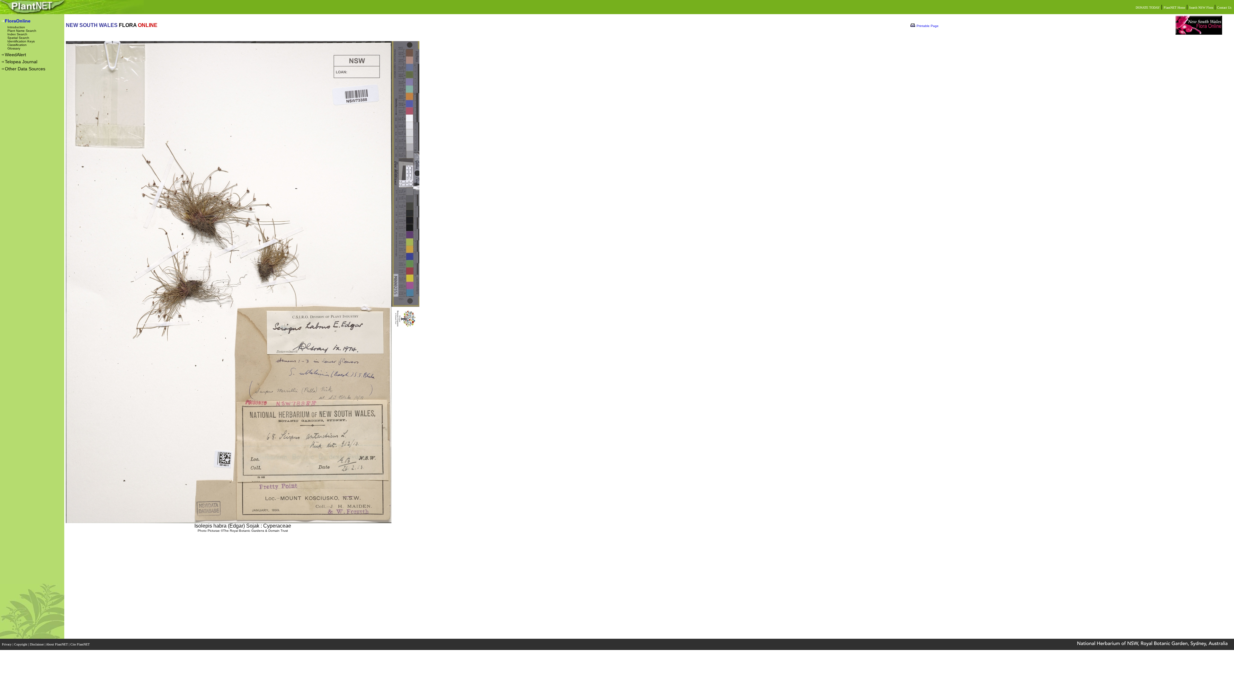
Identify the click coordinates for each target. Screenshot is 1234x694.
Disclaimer (37, 644)
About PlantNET (57, 644)
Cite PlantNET (80, 644)
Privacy (7, 644)
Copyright (21, 644)
